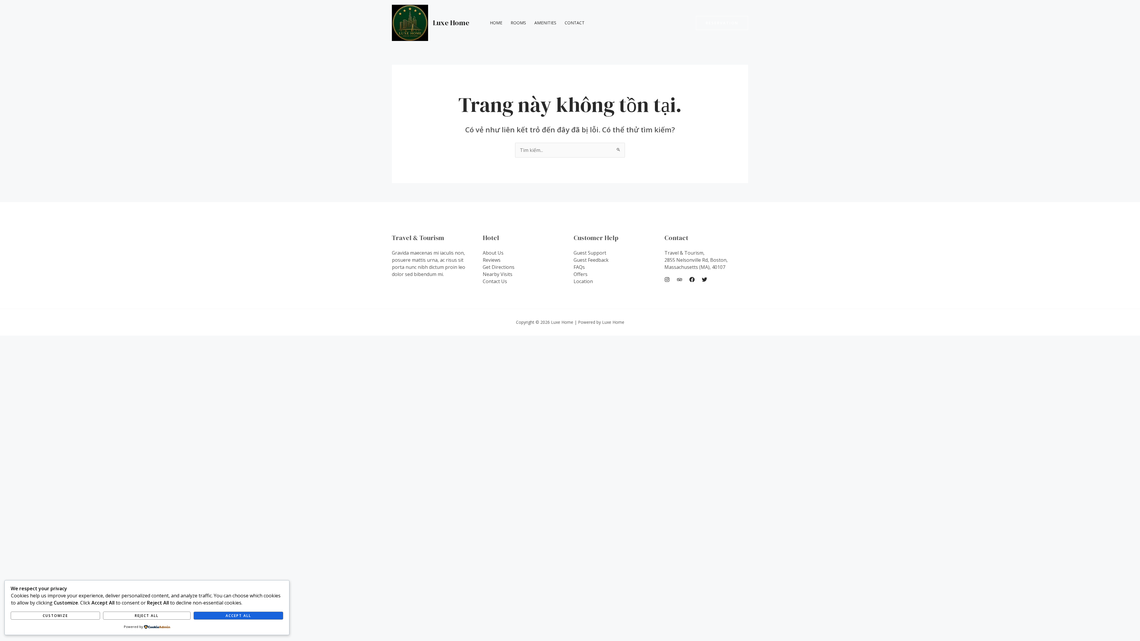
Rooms (518, 23)
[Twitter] (704, 279)
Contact (575, 23)
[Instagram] (667, 279)
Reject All (147, 615)
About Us (493, 253)
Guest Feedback (591, 260)
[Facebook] (692, 279)
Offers (581, 274)
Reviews (492, 260)
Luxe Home (451, 23)
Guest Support (590, 253)
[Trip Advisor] (679, 279)
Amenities (545, 23)
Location (583, 281)
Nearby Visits (497, 274)
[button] (722, 23)
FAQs (579, 267)
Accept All (238, 615)
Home (496, 23)
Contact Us (495, 281)
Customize (55, 615)
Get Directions (498, 267)
